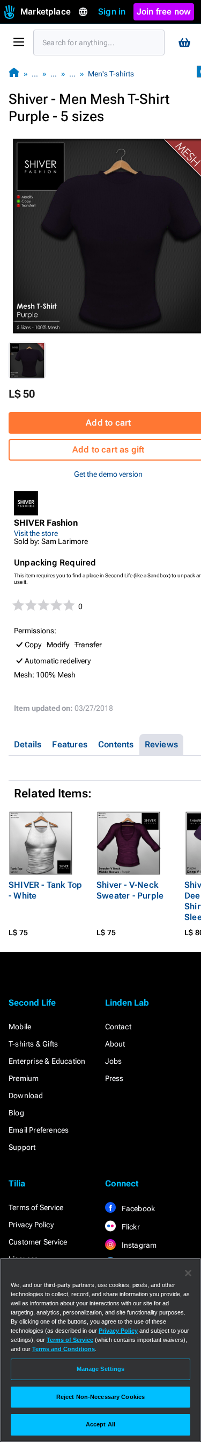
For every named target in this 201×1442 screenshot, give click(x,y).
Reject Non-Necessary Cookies (100, 1397)
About (115, 1044)
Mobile (20, 1026)
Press (114, 1078)
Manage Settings (101, 1369)
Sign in (111, 11)
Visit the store (36, 533)
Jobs (113, 1061)
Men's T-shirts (111, 73)
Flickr (130, 1226)
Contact (118, 1026)
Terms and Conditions (63, 1349)
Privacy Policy (31, 1224)
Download (26, 1095)
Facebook (137, 1208)
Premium (24, 1078)
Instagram (138, 1245)
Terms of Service (36, 1207)
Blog (16, 1112)
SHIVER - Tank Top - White (45, 890)
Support (22, 1147)
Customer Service (38, 1242)
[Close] (188, 1273)
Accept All (100, 1424)
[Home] (14, 73)
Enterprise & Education (47, 1061)
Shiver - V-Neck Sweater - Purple (129, 890)
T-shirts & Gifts (33, 1044)
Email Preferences (39, 1130)
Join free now (164, 11)
